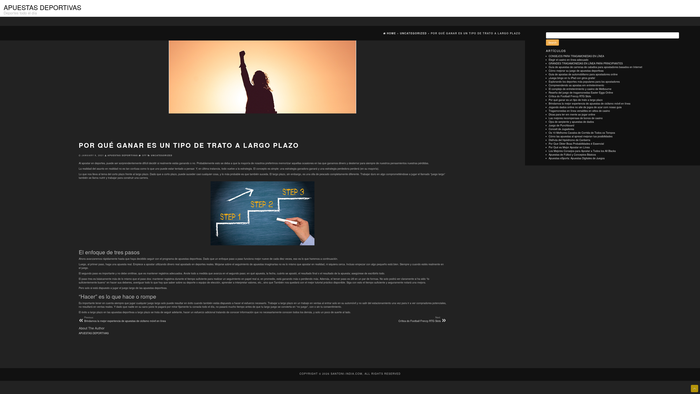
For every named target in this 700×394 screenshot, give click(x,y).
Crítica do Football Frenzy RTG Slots (570, 96)
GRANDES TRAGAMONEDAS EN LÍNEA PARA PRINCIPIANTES (586, 63)
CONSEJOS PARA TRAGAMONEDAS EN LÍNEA (576, 56)
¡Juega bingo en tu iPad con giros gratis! (572, 78)
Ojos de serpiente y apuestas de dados (571, 121)
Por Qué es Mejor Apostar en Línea (569, 147)
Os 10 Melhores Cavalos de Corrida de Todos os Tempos (582, 132)
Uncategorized (161, 155)
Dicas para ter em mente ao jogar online (572, 114)
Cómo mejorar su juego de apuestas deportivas (576, 70)
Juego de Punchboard (561, 125)
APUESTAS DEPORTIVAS (42, 7)
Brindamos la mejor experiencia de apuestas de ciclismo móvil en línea (589, 103)
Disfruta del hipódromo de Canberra (569, 140)
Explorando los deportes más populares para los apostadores (584, 81)
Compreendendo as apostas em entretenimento (576, 85)
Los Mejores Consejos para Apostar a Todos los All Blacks (582, 151)
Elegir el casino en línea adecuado (568, 59)
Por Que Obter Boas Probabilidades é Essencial (576, 143)
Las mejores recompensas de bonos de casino (576, 118)
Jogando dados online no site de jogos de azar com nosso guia (585, 107)
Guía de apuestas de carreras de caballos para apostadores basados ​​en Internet (595, 67)
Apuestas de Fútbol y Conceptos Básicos (572, 154)
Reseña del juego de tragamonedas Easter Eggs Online (581, 92)
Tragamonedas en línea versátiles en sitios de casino (579, 111)
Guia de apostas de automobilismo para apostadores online (583, 74)
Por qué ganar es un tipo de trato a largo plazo (576, 100)
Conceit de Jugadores (561, 129)
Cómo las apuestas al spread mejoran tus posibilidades (580, 136)
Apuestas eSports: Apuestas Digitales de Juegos (577, 158)
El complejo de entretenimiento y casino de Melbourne (580, 89)
